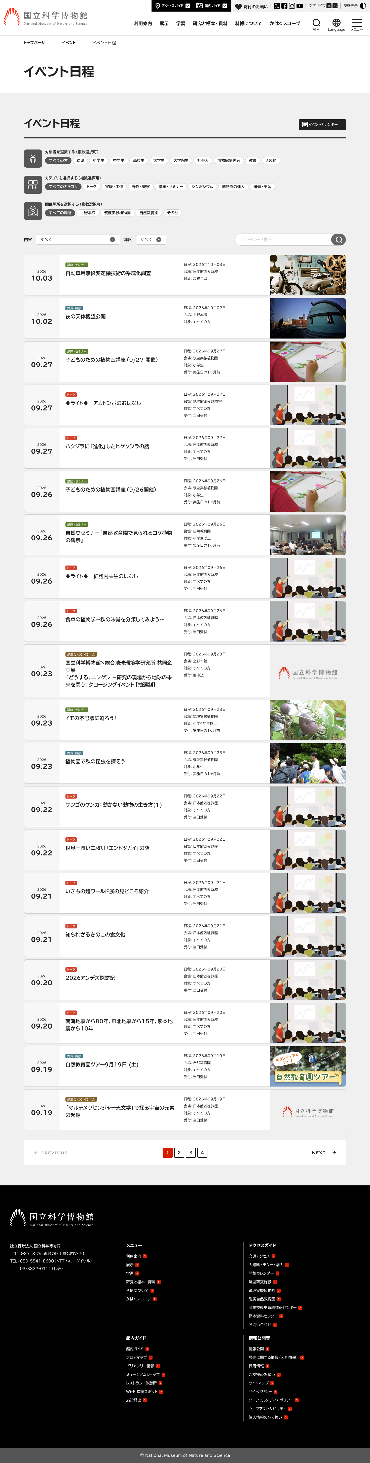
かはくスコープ (138, 1299)
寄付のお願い (256, 7)
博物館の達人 (233, 187)
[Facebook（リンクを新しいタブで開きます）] (284, 6)
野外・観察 (141, 187)
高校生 (138, 160)
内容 (28, 240)
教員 (252, 160)
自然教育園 (148, 213)
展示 (130, 1265)
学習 (130, 1273)
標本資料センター (263, 1316)
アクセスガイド (173, 6)
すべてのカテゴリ (63, 187)
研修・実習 (262, 187)
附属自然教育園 (262, 1298)
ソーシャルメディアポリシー (271, 1400)
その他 (270, 160)
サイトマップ (259, 1383)
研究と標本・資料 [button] (210, 23)
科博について (137, 1290)
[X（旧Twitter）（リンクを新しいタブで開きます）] (277, 6)
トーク (91, 187)
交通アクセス (259, 1256)
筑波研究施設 (260, 1282)
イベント (69, 43)
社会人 (203, 160)
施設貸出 (133, 1400)
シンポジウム (202, 187)
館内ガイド (212, 6)
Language (336, 29)
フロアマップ (136, 1357)
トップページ (34, 43)
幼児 (80, 160)
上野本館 (87, 213)
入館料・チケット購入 (266, 1265)
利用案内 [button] (143, 23)
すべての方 (58, 160)
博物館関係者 (228, 160)
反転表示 (351, 6)
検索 (316, 29)
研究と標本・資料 (140, 1282)
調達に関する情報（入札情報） (274, 1357)
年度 (128, 240)
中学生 (118, 160)
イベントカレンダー (323, 124)
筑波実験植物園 (117, 213)
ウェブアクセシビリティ (267, 1409)
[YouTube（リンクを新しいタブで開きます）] (300, 6)
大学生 (159, 160)
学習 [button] (180, 23)
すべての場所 (60, 213)
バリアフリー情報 (140, 1366)
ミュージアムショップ (143, 1374)
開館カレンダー (261, 1273)
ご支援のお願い (262, 1374)
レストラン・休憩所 (141, 1383)
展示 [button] (164, 23)
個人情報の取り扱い (265, 1417)
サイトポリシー (260, 1392)
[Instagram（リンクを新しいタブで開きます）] (292, 6)
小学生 (98, 160)
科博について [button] (248, 23)
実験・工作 (114, 187)
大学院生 (181, 160)
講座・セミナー (171, 187)
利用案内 (133, 1256)
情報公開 (256, 1349)
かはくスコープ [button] (285, 23)
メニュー (357, 29)
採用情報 (256, 1366)
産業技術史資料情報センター (273, 1306)
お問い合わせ (260, 1325)
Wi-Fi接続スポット (142, 1392)
